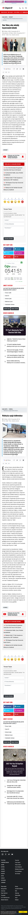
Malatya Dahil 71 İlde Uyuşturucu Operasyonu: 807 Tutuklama (13, 179)
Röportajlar (3, 886)
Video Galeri (18, 864)
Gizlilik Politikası (19, 888)
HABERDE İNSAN (5, 862)
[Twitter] (9, 854)
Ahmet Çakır (8, 298)
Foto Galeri (17, 862)
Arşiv (16, 897)
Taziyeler (3, 895)
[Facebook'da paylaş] (14, 69)
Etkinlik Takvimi (4, 899)
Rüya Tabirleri (4, 893)
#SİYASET (5, 150)
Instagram (19, 253)
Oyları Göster (14, 308)
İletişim (17, 899)
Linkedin (18, 249)
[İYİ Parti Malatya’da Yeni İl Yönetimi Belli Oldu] (14, 322)
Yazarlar (17, 860)
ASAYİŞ (2, 869)
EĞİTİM (2, 867)
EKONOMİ (3, 880)
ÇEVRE (2, 864)
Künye (16, 886)
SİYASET (11, 17)
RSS (17, 256)
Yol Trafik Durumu (5, 897)
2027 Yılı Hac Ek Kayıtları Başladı (14, 764)
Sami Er (7, 295)
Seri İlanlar (17, 873)
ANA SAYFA (4, 17)
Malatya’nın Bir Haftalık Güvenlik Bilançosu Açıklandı (13, 188)
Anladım (23, 911)
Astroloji (3, 890)
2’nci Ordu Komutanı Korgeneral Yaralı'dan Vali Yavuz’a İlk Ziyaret (13, 169)
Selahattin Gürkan (9, 304)
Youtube (8, 256)
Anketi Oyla (7, 308)
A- (9, 72)
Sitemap (17, 893)
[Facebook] (5, 854)
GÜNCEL (11, 409)
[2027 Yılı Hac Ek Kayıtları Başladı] (14, 755)
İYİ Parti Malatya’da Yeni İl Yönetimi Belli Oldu (14, 331)
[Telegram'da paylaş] (23, 69)
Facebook (8, 249)
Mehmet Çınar (9, 301)
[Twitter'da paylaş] (17, 69)
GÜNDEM (3, 882)
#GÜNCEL (5, 607)
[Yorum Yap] (3, 72)
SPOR (2, 875)
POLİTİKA (3, 860)
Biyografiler (4, 888)
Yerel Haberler (18, 867)
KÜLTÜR (3, 873)
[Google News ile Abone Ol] (7, 69)
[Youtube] (12, 854)
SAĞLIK (3, 878)
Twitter (8, 253)
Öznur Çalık (8, 292)
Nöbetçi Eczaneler (19, 869)
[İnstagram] (2, 854)
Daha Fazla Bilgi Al (18, 913)
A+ (6, 72)
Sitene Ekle (17, 895)
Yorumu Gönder (9, 238)
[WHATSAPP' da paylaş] (20, 69)
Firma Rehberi (18, 871)
